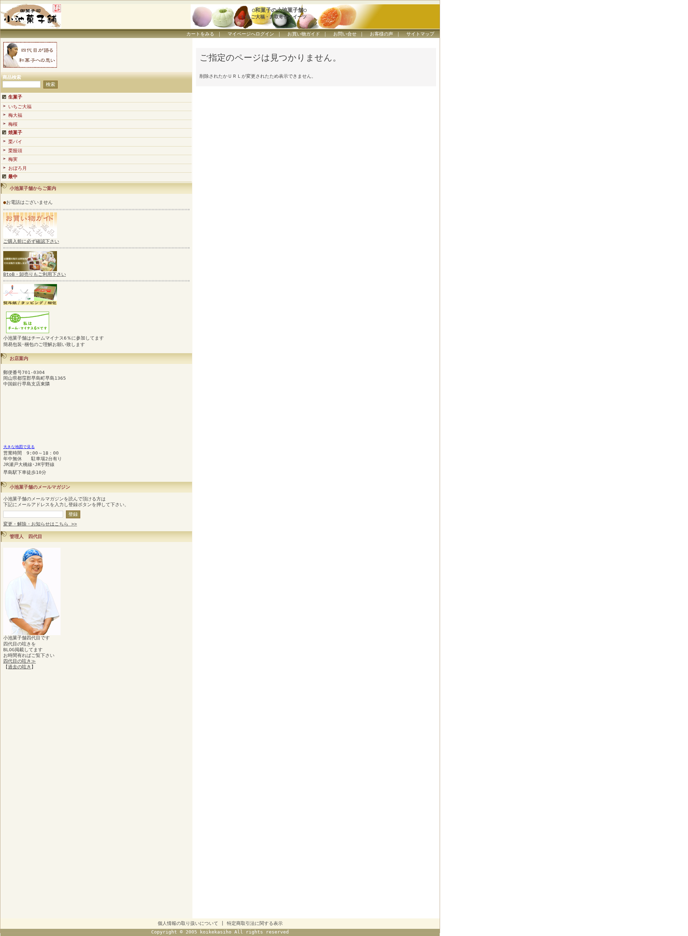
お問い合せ (345, 34)
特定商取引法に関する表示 (255, 923)
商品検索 (12, 77)
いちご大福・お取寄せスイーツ (274, 16)
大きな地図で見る (19, 447)
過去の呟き (19, 666)
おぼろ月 (17, 168)
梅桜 (13, 124)
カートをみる (200, 34)
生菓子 (15, 97)
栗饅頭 (15, 150)
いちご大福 (20, 106)
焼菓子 (15, 132)
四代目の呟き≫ (19, 661)
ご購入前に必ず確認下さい (31, 241)
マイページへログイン (251, 34)
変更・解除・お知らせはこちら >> (40, 524)
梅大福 (15, 115)
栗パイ (15, 141)
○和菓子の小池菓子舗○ (279, 10)
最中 (13, 176)
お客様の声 (381, 34)
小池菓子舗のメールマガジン (40, 487)
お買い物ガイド (303, 34)
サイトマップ (420, 34)
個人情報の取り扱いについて (188, 923)
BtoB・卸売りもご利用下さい (34, 274)
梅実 (13, 159)
